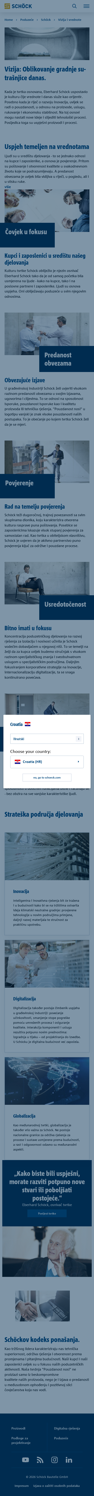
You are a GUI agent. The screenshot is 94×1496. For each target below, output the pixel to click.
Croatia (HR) (32, 762)
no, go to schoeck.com (47, 777)
